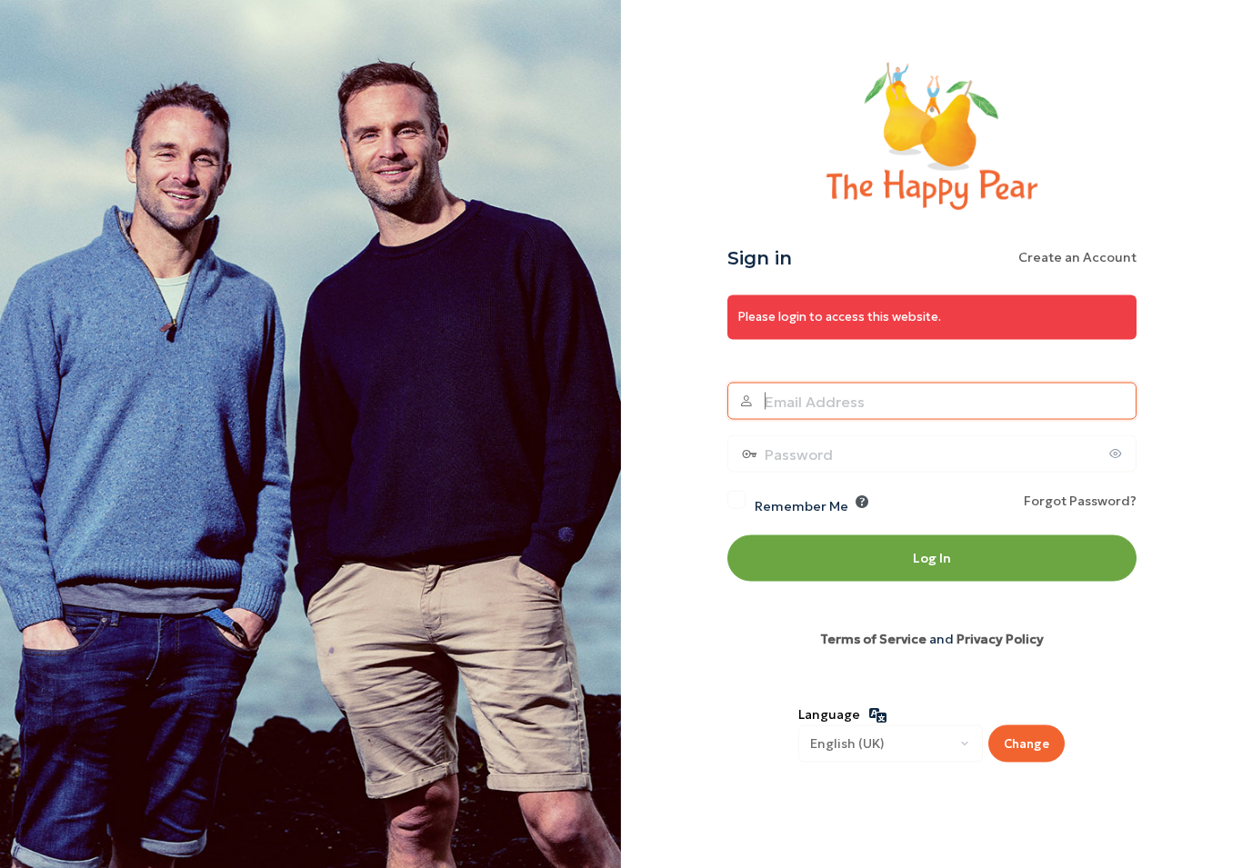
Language (829, 714)
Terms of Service (873, 638)
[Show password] (1118, 452)
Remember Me (801, 505)
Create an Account (1077, 257)
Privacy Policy (1000, 638)
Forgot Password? (1080, 500)
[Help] (862, 501)
